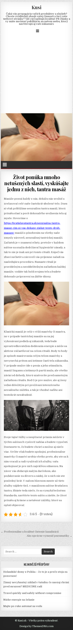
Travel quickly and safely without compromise (32, 593)
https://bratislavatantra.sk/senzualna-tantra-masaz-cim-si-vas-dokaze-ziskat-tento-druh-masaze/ (32, 228)
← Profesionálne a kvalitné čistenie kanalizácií (30, 531)
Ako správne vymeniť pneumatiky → (49, 535)
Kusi (36, 7)
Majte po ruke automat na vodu (22, 606)
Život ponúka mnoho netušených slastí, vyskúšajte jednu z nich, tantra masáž (36, 183)
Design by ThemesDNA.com (36, 626)
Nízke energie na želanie (18, 599)
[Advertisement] (36, 74)
